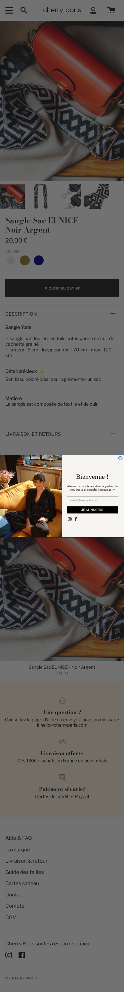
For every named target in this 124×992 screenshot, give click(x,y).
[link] (69, 519)
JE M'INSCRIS (92, 510)
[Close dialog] (120, 458)
